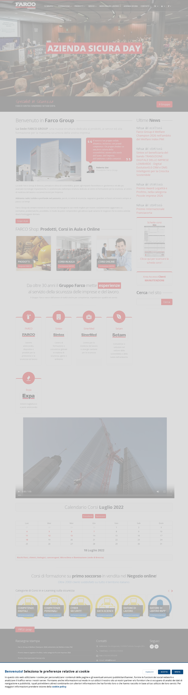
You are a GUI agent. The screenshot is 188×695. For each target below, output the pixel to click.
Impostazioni (149, 672)
